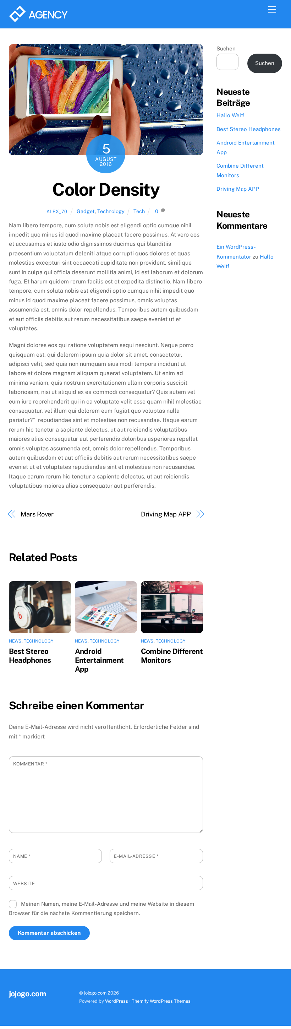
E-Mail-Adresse (136, 856)
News (15, 641)
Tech (139, 211)
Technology (111, 211)
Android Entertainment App (99, 660)
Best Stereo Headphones (30, 656)
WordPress (116, 1001)
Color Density (105, 189)
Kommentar (30, 764)
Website (24, 883)
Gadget (86, 211)
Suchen (226, 48)
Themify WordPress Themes (161, 1001)
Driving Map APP (166, 514)
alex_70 (57, 211)
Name (22, 856)
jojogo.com (95, 993)
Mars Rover (37, 514)
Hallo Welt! (230, 115)
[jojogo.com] (38, 19)
